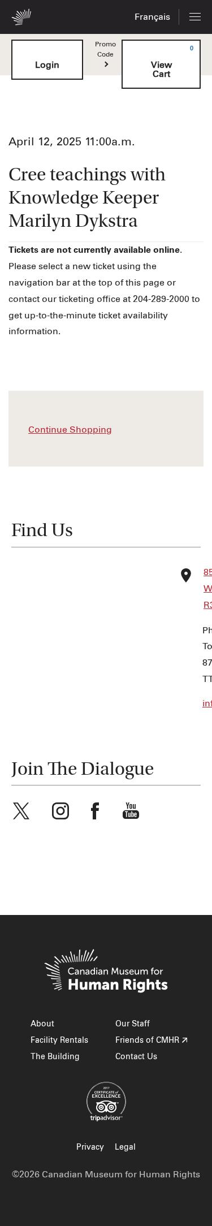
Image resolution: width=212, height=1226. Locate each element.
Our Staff (132, 1024)
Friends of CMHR (147, 1040)
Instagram (60, 810)
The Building (55, 1057)
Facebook (94, 810)
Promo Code (105, 49)
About (42, 1024)
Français (152, 16)
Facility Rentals (59, 1040)
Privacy (90, 1147)
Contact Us (136, 1057)
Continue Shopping (70, 429)
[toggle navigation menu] (195, 17)
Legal (125, 1147)
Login (47, 65)
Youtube (130, 810)
